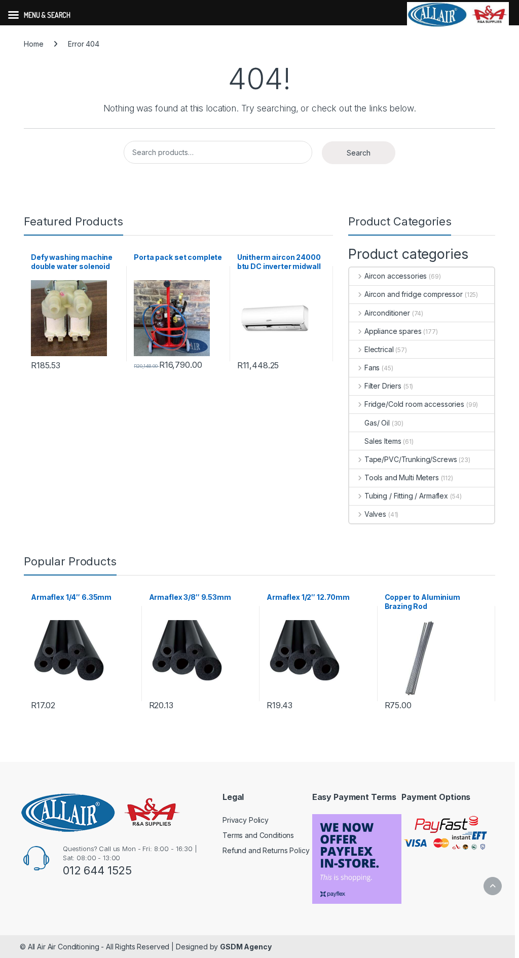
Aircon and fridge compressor (413, 294)
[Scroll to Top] (493, 886)
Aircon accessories (395, 276)
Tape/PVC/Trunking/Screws (410, 459)
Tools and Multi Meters (401, 477)
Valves (375, 514)
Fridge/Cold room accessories (414, 404)
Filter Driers (382, 385)
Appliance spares (393, 331)
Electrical (378, 349)
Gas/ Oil (377, 422)
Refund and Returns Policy (266, 850)
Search (358, 152)
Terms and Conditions (258, 835)
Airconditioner (387, 313)
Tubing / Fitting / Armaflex (406, 495)
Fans (372, 367)
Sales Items (382, 441)
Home (33, 44)
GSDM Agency (245, 946)
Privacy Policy (246, 820)
